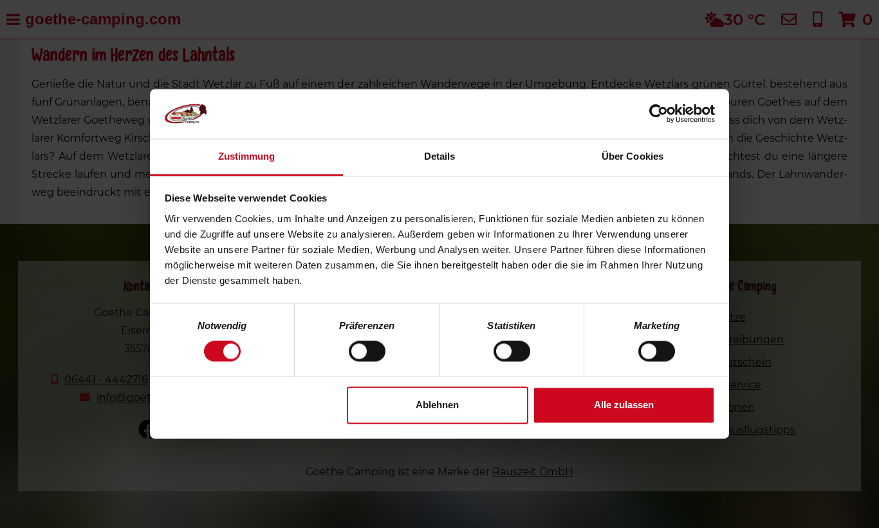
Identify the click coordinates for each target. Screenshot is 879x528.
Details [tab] (440, 156)
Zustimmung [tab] (246, 156)
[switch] (367, 351)
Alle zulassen (624, 404)
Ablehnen (437, 404)
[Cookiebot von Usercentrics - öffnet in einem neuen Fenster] (658, 114)
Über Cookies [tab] (632, 156)
